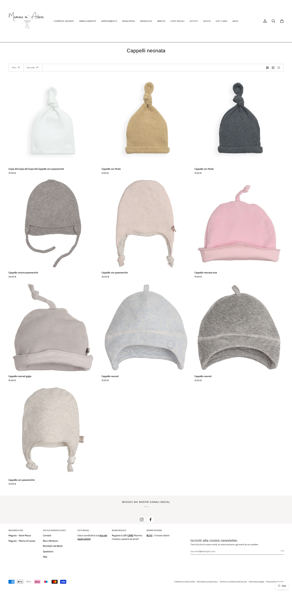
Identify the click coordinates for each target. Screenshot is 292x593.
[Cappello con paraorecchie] (146, 223)
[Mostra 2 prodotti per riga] (267, 67)
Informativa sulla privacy (207, 581)
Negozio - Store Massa (19, 535)
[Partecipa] (281, 550)
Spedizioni (48, 551)
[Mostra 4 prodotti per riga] (279, 67)
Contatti (47, 535)
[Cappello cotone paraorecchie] (53, 223)
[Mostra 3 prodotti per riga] (273, 67)
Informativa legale (256, 581)
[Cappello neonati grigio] (53, 327)
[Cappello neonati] (146, 327)
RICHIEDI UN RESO (53, 546)
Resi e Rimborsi (50, 540)
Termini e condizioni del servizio (233, 581)
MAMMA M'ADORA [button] (154, 530)
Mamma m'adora (183, 581)
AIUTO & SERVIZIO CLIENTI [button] (54, 530)
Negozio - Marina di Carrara (21, 540)
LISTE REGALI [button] (83, 530)
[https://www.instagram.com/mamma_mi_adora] (141, 519)
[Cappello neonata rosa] (239, 223)
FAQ (45, 557)
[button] (64, 21)
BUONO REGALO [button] (119, 530)
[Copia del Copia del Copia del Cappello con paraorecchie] (53, 119)
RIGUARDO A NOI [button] (15, 530)
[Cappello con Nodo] (146, 119)
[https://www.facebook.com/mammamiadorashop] (150, 519)
